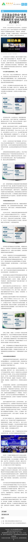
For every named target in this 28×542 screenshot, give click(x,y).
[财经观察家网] (6, 4)
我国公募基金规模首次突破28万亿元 (13, 521)
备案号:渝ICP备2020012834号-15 (14, 531)
